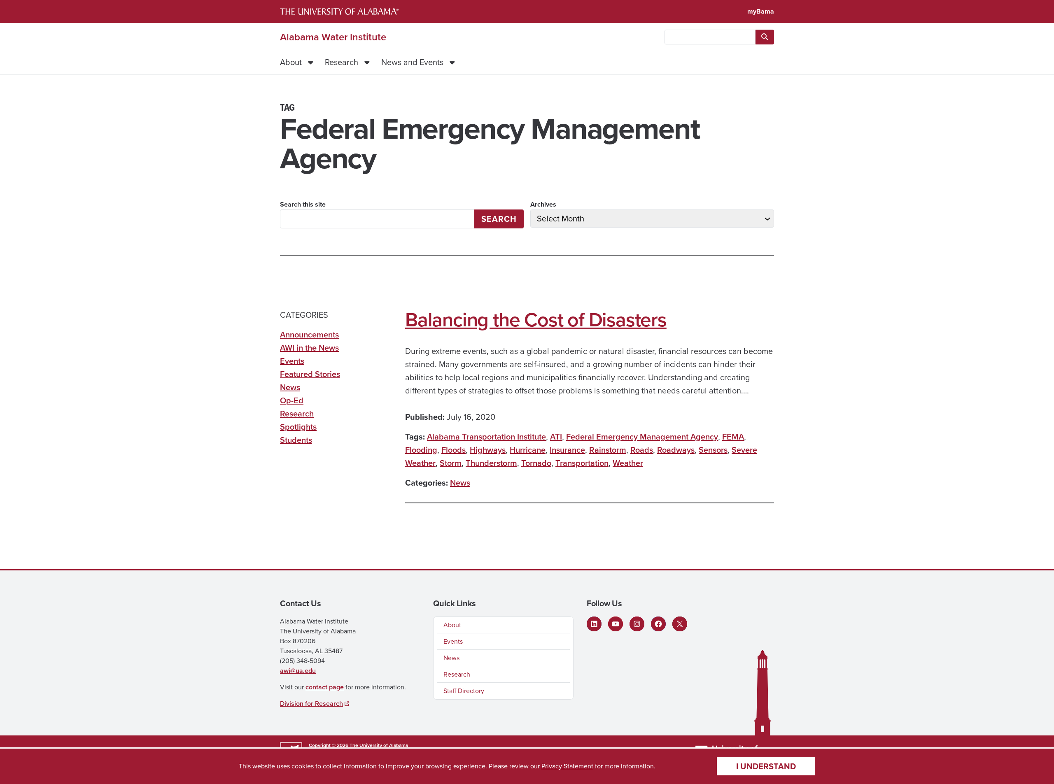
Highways (488, 450)
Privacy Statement (567, 766)
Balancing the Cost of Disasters (536, 319)
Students (296, 440)
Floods (453, 450)
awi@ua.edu (298, 670)
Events (292, 361)
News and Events (412, 62)
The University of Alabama (379, 745)
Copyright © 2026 (328, 745)
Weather (628, 463)
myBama (760, 11)
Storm (451, 463)
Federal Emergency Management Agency (642, 436)
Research (341, 62)
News (460, 483)
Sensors (713, 450)
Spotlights (298, 427)
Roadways (676, 450)
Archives (543, 204)
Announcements (309, 334)
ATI (556, 436)
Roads (641, 450)
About (291, 62)
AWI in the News (309, 348)
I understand (766, 766)
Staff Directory (463, 691)
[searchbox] (710, 37)
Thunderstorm (491, 463)
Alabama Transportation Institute (486, 436)
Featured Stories (310, 374)
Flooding (421, 450)
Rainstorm (607, 450)
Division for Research (311, 703)
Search (499, 219)
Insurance (567, 450)
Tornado (536, 463)
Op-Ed (291, 400)
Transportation (582, 463)
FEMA (733, 436)
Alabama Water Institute (333, 37)
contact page (324, 687)
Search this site (303, 204)
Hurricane (528, 450)
